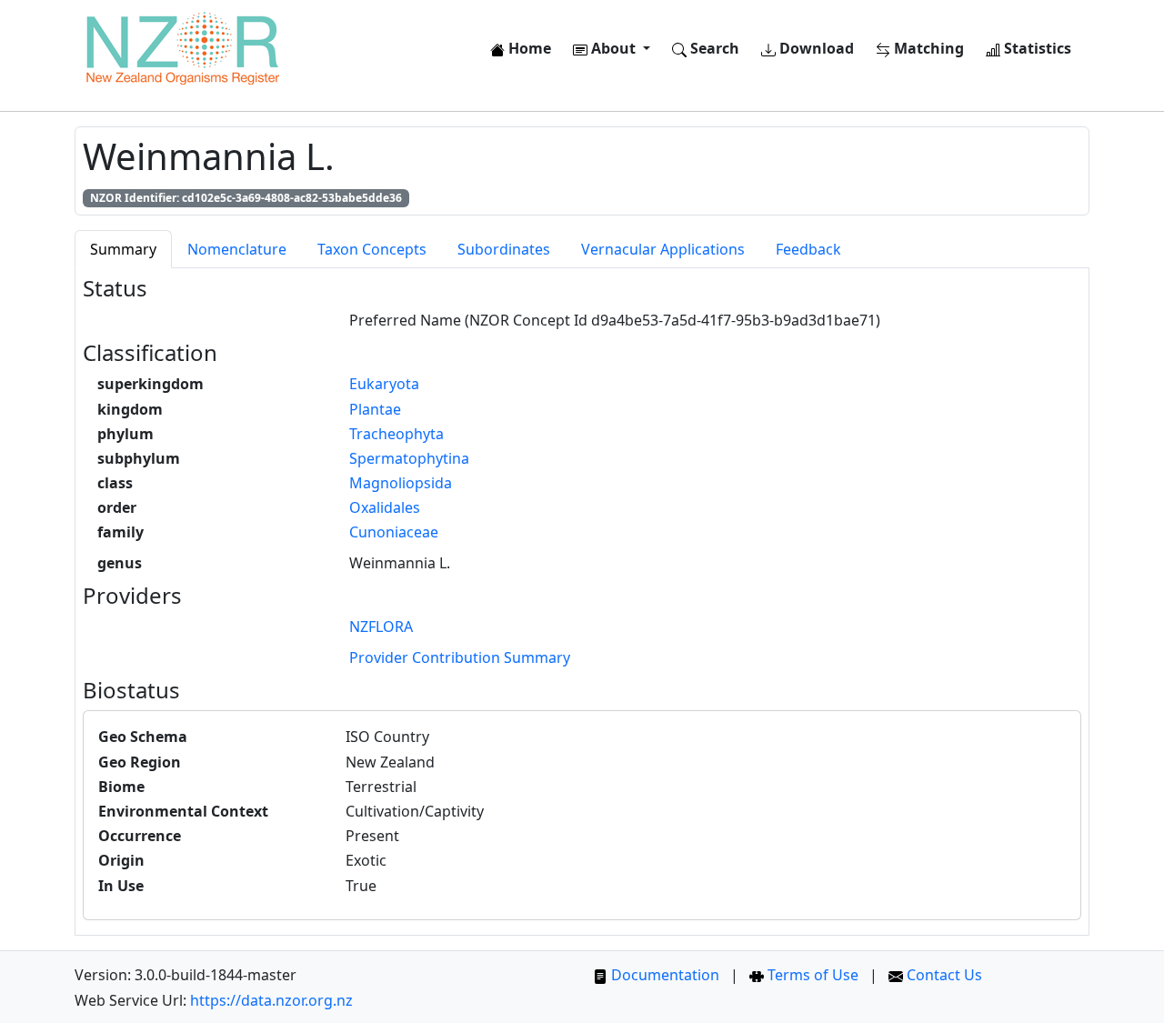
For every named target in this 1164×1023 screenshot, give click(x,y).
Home (528, 48)
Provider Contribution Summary (459, 657)
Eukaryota (384, 384)
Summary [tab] (123, 249)
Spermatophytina (409, 458)
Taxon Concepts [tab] (371, 249)
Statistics (1035, 48)
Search (713, 48)
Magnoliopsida (400, 483)
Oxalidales (384, 507)
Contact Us (942, 975)
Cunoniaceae (393, 532)
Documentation (663, 975)
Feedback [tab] (808, 249)
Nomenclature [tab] (236, 249)
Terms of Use (811, 975)
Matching (927, 48)
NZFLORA (381, 627)
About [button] (613, 48)
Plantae (375, 409)
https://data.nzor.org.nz (271, 1000)
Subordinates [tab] (503, 249)
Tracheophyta (396, 434)
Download (815, 48)
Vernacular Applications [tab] (663, 249)
